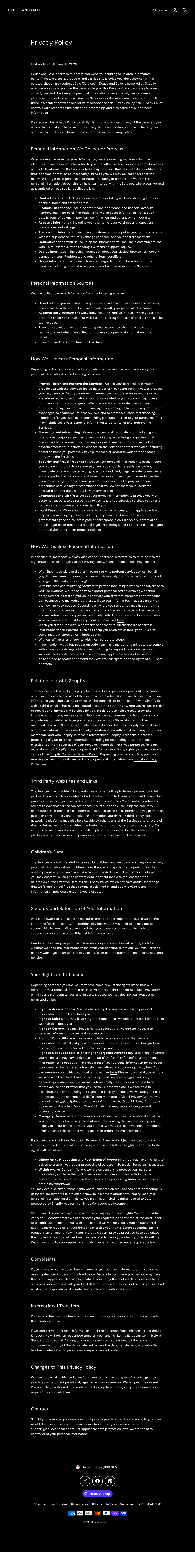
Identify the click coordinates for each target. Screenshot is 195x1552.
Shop (158, 10)
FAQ (140, 1504)
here (128, 1289)
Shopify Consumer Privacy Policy (74, 754)
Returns (97, 1504)
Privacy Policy (59, 1504)
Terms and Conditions (120, 1504)
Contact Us (154, 1504)
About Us (40, 1504)
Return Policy (79, 1504)
